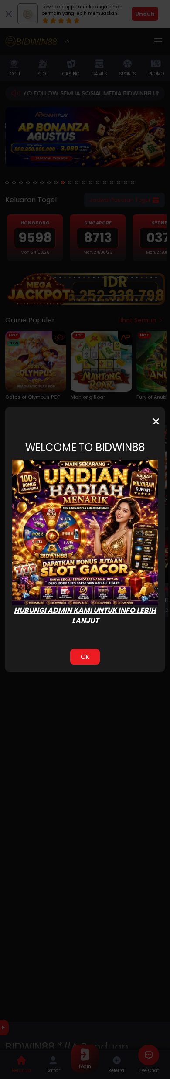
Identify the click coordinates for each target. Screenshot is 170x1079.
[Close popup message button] (156, 421)
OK (85, 656)
